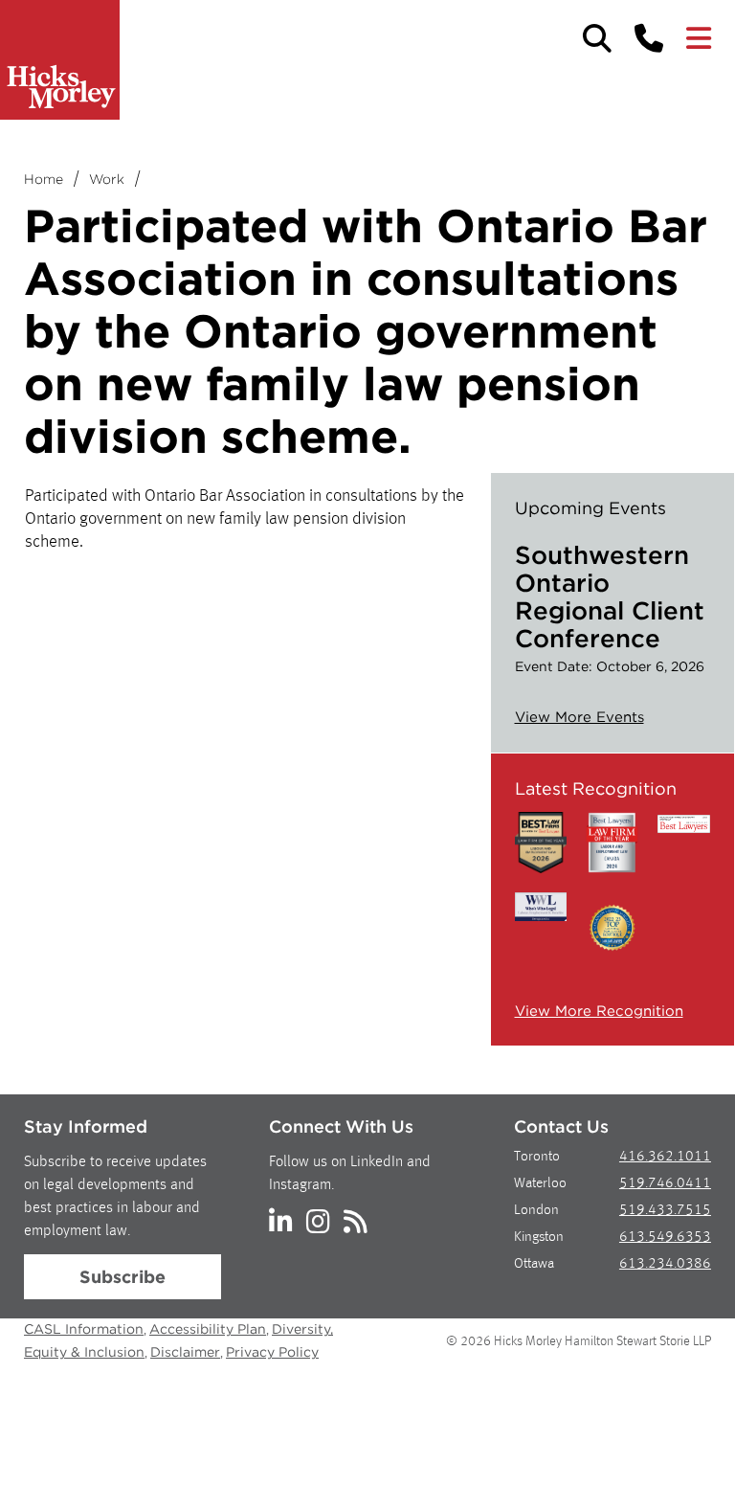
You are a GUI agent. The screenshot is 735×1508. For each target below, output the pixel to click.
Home (43, 179)
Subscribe (122, 1277)
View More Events (579, 717)
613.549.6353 (665, 1237)
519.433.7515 (665, 1211)
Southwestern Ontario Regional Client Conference (609, 596)
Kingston (539, 1237)
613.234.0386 (665, 1264)
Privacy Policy (272, 1352)
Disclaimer (185, 1352)
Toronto (537, 1157)
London (536, 1211)
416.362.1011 (665, 1157)
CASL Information (84, 1329)
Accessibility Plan (207, 1329)
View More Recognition (599, 1011)
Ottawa (534, 1264)
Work (106, 179)
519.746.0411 (665, 1184)
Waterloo (540, 1184)
